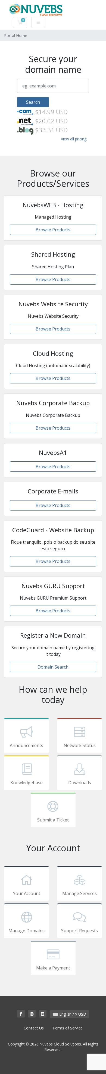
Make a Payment (53, 968)
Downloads (79, 783)
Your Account (26, 893)
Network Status (80, 745)
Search (33, 102)
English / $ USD (72, 1014)
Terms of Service (67, 1028)
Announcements (26, 745)
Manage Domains (26, 931)
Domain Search (53, 667)
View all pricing (73, 138)
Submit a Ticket (53, 820)
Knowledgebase (26, 783)
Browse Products (53, 230)
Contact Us (34, 1028)
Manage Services (79, 893)
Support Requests (79, 931)
